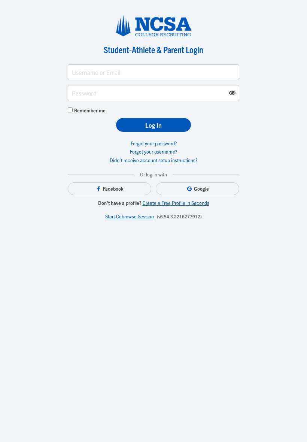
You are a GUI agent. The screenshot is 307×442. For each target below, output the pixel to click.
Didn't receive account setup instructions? (153, 160)
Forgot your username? (153, 151)
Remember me (90, 110)
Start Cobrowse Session (129, 216)
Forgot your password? (154, 143)
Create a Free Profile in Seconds (176, 203)
